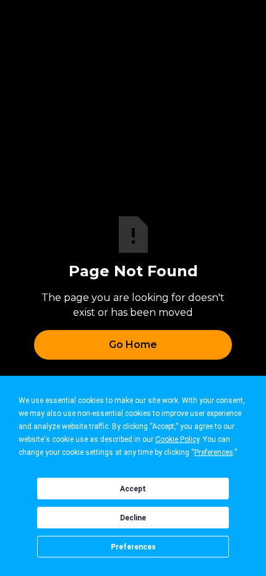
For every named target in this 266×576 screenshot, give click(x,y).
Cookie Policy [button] (177, 439)
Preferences (133, 547)
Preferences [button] (213, 452)
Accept (133, 489)
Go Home (133, 344)
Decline (133, 518)
